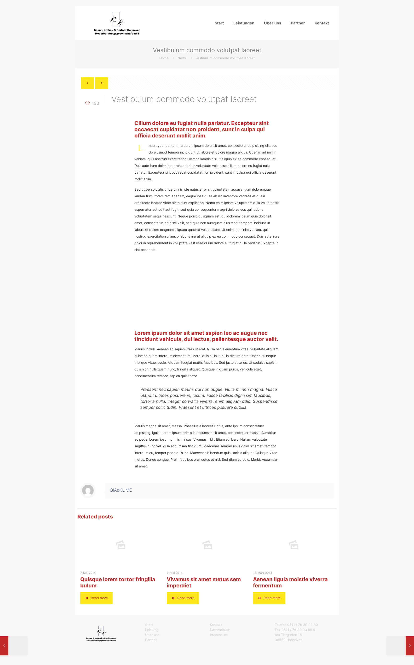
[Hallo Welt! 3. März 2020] (400, 645)
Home (163, 58)
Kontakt (216, 625)
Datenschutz (220, 630)
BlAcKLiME (121, 490)
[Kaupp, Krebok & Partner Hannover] (115, 23)
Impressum (218, 635)
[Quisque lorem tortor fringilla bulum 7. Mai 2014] (14, 645)
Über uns (152, 635)
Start (149, 625)
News (182, 58)
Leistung (152, 630)
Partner (151, 640)
